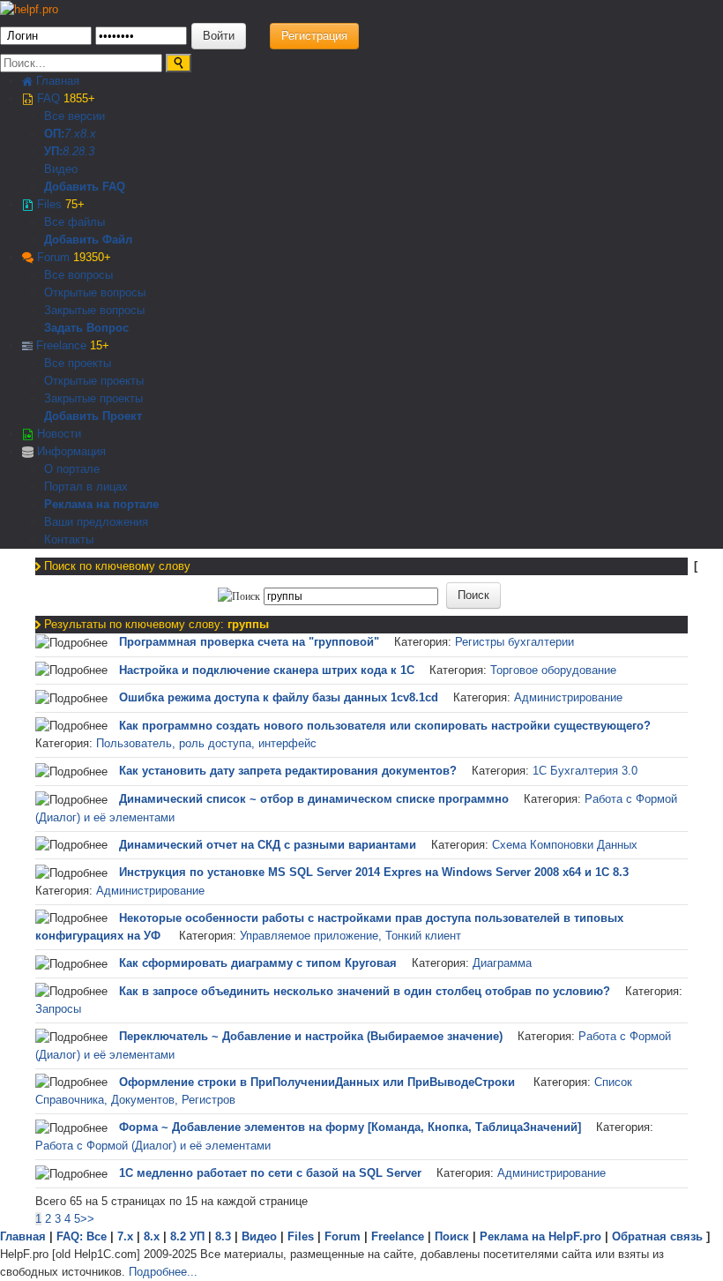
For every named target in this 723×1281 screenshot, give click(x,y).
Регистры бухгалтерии (514, 641)
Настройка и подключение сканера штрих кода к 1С (266, 670)
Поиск (452, 1236)
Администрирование (568, 697)
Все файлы (74, 221)
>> (87, 1218)
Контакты (68, 539)
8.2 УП (187, 1236)
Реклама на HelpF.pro (540, 1236)
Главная (56, 80)
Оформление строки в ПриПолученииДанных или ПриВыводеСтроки (318, 1082)
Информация (70, 451)
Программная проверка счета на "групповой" (249, 641)
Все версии (74, 116)
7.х (72, 133)
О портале (72, 469)
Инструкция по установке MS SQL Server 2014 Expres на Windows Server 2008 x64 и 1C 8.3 (374, 872)
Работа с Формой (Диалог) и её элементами (153, 1145)
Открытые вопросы (94, 292)
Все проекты (77, 363)
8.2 (70, 151)
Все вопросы (78, 274)
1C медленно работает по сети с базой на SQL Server (270, 1173)
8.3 (86, 151)
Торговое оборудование (553, 670)
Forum (72, 257)
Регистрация (314, 35)
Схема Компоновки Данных (564, 844)
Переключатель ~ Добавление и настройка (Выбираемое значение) (311, 1036)
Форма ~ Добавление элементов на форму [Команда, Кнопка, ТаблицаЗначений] (350, 1127)
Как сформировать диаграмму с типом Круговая (258, 963)
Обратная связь (657, 1236)
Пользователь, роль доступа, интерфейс (206, 743)
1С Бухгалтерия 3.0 (585, 770)
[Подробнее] (71, 643)
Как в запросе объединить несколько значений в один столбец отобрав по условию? (364, 991)
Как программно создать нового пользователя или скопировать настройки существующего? (385, 725)
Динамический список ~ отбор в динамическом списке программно (314, 798)
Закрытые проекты (93, 398)
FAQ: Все (81, 1236)
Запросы (58, 1008)
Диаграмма (502, 963)
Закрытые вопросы (94, 310)
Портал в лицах (86, 486)
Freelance (71, 345)
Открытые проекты (94, 380)
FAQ (64, 98)
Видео (61, 169)
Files (59, 204)
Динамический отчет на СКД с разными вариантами (267, 844)
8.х (152, 1236)
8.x (88, 133)
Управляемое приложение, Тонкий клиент (350, 935)
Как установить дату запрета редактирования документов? (288, 770)
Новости (57, 433)
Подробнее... (163, 1271)
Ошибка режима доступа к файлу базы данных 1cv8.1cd (278, 697)
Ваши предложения (96, 521)
